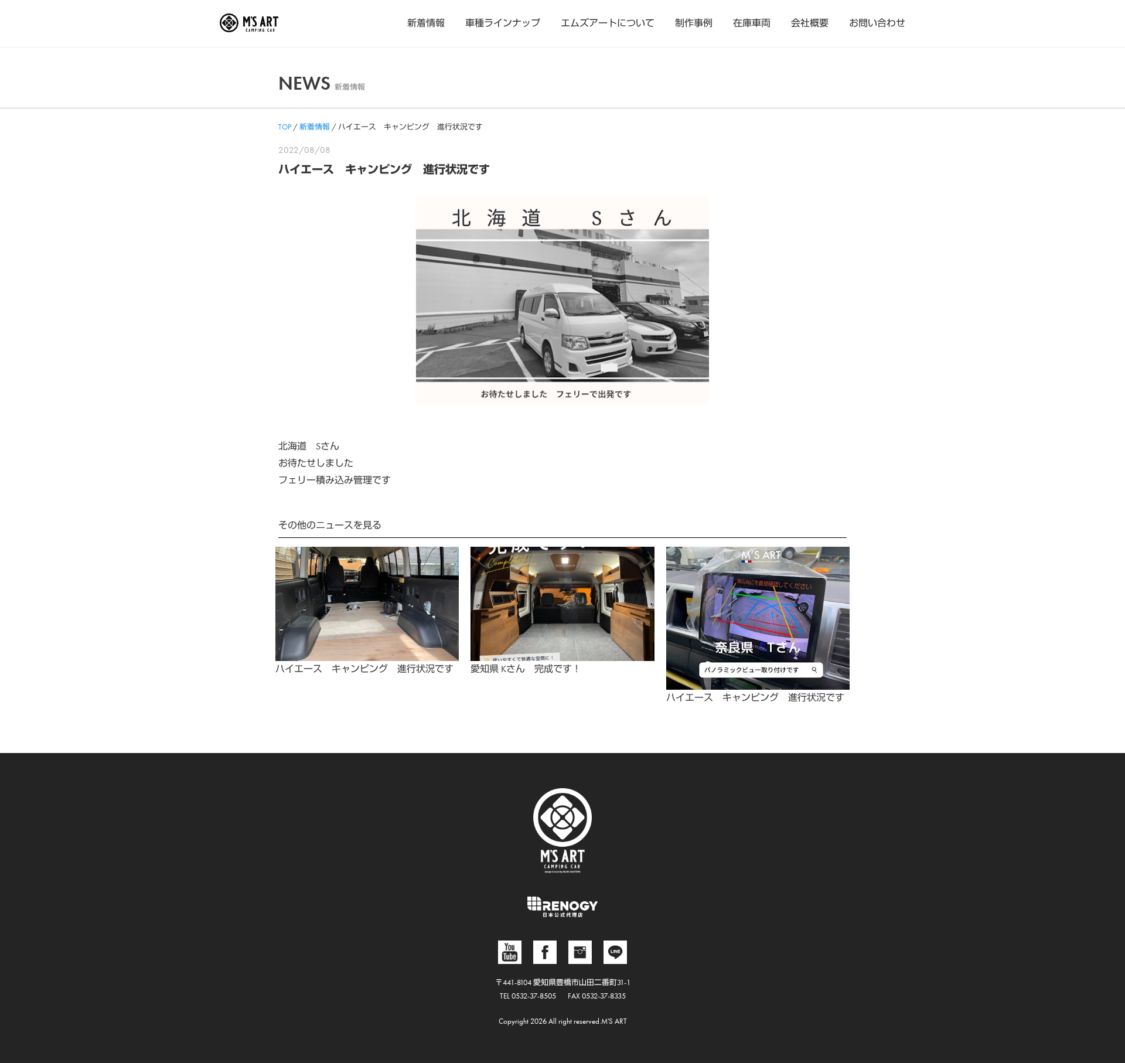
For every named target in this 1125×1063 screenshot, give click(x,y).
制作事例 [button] (693, 23)
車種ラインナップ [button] (502, 23)
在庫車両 (752, 23)
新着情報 (426, 23)
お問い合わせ (877, 23)
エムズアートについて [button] (607, 23)
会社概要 (810, 23)
